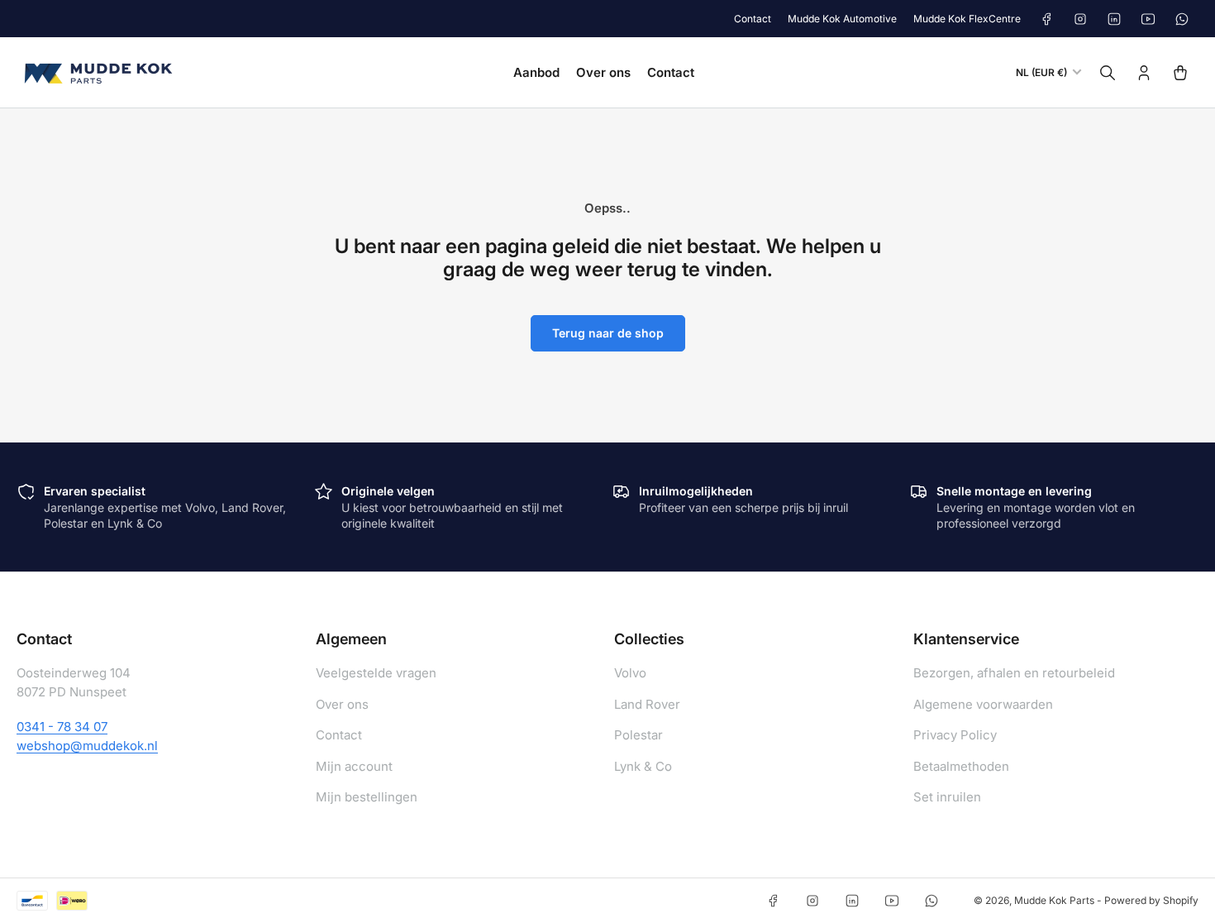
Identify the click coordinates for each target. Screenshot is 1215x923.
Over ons (603, 72)
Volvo (630, 673)
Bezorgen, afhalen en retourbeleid (1014, 673)
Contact (752, 18)
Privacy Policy (955, 735)
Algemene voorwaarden (983, 704)
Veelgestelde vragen (376, 673)
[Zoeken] (1107, 73)
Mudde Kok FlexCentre (967, 18)
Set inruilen (947, 797)
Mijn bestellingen (366, 797)
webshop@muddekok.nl (87, 745)
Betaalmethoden (961, 766)
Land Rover (647, 704)
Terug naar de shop (608, 333)
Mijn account (354, 766)
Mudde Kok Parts (1054, 900)
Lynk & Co (643, 766)
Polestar (638, 735)
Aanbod (536, 72)
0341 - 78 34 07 (62, 726)
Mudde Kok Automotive (842, 18)
